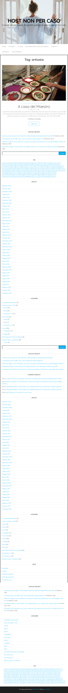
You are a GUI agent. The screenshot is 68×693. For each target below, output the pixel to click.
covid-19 (38, 167)
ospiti (27, 173)
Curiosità (5, 52)
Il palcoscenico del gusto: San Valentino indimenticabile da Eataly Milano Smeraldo (27, 136)
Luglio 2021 (5, 226)
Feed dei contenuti (7, 574)
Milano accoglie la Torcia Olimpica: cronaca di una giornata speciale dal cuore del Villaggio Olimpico (33, 142)
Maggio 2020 (6, 258)
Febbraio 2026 (6, 186)
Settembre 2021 (7, 220)
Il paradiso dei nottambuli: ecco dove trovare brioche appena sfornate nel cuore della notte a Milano (33, 369)
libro (29, 170)
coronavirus (31, 167)
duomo (50, 167)
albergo (35, 164)
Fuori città (5, 317)
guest (61, 167)
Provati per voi (41, 103)
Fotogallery (7, 331)
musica (62, 170)
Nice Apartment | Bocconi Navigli (37, 46)
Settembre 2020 (7, 247)
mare (45, 170)
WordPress (35, 689)
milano (51, 170)
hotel (16, 170)
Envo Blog (47, 689)
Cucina (5, 342)
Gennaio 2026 (6, 188)
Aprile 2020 (5, 261)
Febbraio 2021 (6, 235)
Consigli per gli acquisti (9, 302)
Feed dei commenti (8, 577)
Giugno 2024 (6, 197)
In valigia (4, 334)
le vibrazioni (22, 170)
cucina (45, 167)
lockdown (40, 170)
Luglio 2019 (5, 276)
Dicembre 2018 (6, 293)
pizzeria (46, 173)
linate (33, 170)
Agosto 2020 (6, 249)
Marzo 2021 (5, 232)
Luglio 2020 (5, 252)
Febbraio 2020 (6, 267)
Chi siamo (11, 46)
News (5, 311)
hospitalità (6, 170)
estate (56, 167)
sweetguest (28, 176)
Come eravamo (17, 52)
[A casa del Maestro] (34, 83)
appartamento (55, 164)
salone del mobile (8, 176)
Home (4, 46)
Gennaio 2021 (6, 238)
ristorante (53, 173)
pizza (40, 173)
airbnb (18, 164)
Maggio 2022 (6, 206)
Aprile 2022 (5, 209)
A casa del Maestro (34, 106)
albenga (29, 164)
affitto (13, 164)
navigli (5, 173)
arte (13, 167)
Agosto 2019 (6, 273)
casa (24, 167)
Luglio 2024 (5, 194)
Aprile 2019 (5, 284)
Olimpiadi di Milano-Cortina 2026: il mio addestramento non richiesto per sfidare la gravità (29, 147)
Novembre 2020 (7, 241)
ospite (22, 173)
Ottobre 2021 (6, 217)
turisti (41, 176)
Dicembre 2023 (6, 200)
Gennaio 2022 (6, 215)
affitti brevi (6, 164)
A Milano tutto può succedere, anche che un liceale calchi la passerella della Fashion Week (34, 378)
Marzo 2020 (5, 264)
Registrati (5, 568)
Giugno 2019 (6, 278)
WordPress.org (7, 580)
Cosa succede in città (28, 103)
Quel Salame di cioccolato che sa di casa (19, 392)
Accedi (4, 571)
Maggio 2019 (6, 281)
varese (53, 176)
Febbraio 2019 (6, 287)
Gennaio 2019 (6, 290)
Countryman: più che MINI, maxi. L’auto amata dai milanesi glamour (22, 139)
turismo (35, 176)
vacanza (46, 176)
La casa (20, 46)
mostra (56, 170)
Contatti (54, 46)
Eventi (5, 308)
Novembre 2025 (7, 191)
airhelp (23, 164)
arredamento (7, 167)
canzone (19, 167)
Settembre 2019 (7, 270)
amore (42, 164)
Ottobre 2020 (6, 244)
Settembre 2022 (7, 203)
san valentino (19, 176)
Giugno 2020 (6, 255)
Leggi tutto (34, 124)
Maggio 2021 (6, 229)
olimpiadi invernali (13, 173)
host (11, 170)
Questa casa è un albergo (10, 340)
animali (47, 164)
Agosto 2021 (6, 223)
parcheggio (34, 173)
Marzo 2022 (5, 212)
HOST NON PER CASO (34, 20)
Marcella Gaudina (35, 119)
